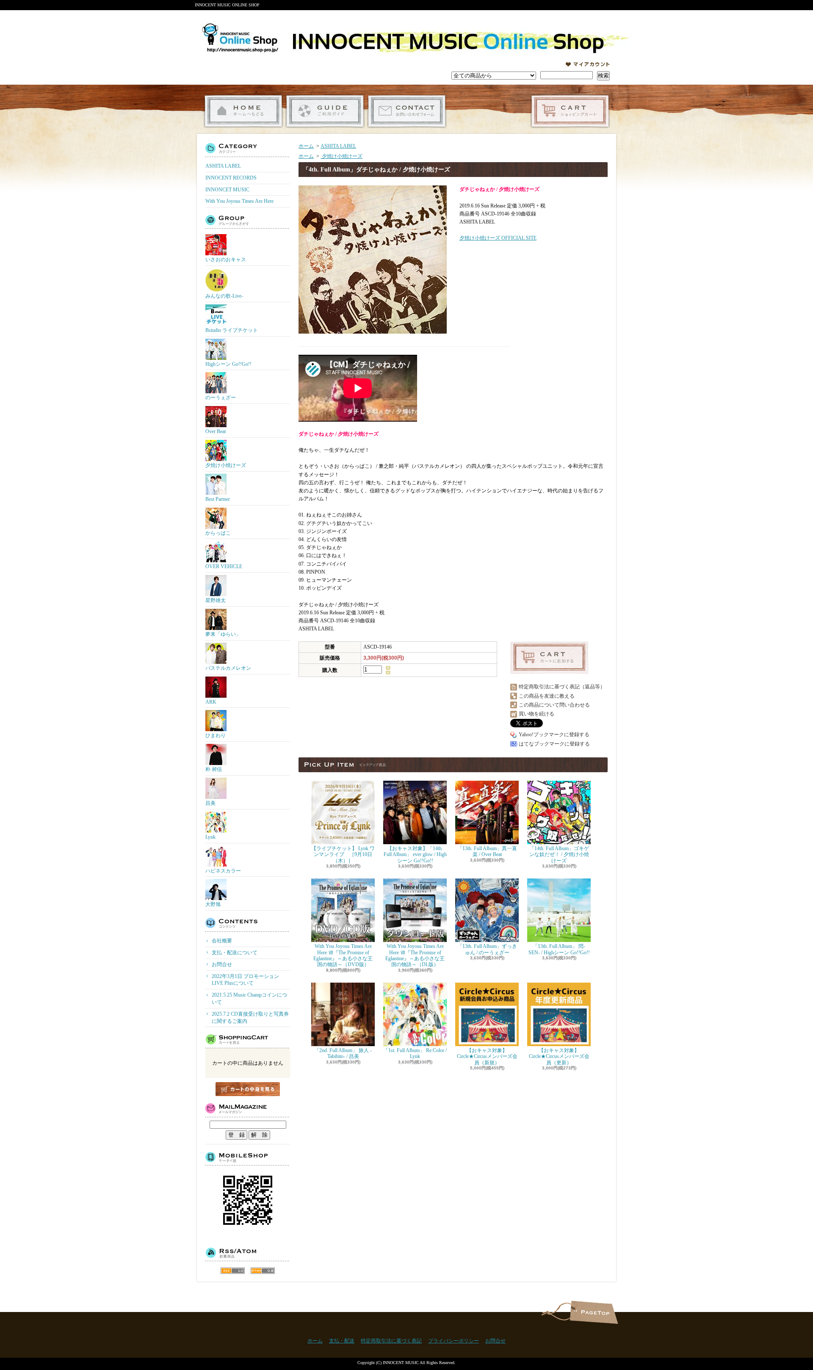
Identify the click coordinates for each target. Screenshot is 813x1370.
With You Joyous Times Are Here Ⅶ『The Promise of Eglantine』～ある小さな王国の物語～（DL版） (415, 955)
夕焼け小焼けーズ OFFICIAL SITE (497, 238)
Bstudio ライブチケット (231, 330)
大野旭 (213, 904)
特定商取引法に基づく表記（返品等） (562, 687)
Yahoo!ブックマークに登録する (554, 734)
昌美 (210, 803)
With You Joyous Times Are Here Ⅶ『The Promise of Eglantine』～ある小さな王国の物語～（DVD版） (343, 955)
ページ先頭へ (594, 1312)
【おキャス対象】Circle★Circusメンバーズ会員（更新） (559, 1056)
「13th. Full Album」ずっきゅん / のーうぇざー (487, 949)
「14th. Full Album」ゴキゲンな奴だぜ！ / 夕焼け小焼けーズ (559, 854)
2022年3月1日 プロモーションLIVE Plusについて (245, 979)
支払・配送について (325, 111)
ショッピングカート (570, 111)
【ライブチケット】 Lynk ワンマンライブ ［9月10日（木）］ (343, 854)
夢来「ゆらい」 (223, 634)
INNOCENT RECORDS (231, 178)
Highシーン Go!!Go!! (228, 364)
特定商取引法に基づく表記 (391, 1341)
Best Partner (217, 499)
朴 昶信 (213, 769)
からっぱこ (218, 533)
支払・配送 (341, 1341)
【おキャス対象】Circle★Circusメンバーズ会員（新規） (487, 1056)
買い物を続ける (536, 714)
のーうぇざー (220, 398)
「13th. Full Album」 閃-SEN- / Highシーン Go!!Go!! (559, 949)
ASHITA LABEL (223, 166)
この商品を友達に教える (547, 696)
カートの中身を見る (248, 1089)
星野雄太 (215, 600)
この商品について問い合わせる (554, 705)
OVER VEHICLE (223, 566)
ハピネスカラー (223, 871)
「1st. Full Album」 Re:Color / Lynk (415, 1053)
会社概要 (222, 941)
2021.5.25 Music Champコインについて (249, 998)
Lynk (210, 837)
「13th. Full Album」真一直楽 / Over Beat (487, 851)
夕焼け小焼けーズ (225, 465)
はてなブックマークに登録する (554, 744)
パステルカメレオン (228, 668)
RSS (233, 1271)
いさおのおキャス (225, 259)
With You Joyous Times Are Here (239, 201)
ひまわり (215, 735)
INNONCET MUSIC (227, 190)
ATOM (263, 1271)
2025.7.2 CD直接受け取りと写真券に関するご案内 (250, 1017)
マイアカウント (588, 64)
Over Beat (215, 431)
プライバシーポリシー (453, 1341)
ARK (210, 702)
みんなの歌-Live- (224, 296)
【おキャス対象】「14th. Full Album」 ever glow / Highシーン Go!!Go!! (415, 854)
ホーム (243, 111)
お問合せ (407, 111)
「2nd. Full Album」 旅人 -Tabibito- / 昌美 (343, 1053)
